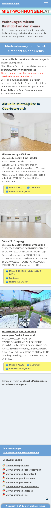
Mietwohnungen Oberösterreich (21, 452)
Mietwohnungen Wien (17, 465)
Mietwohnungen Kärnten (19, 482)
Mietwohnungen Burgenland (21, 474)
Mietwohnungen (10, 3)
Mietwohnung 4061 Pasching (19, 331)
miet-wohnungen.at (16, 384)
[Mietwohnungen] (25, 14)
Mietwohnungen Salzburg (19, 490)
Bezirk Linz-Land (25, 335)
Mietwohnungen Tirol (17, 494)
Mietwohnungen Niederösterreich (23, 469)
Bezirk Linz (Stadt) (26, 157)
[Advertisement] (25, 415)
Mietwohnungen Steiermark (20, 478)
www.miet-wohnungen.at (20, 69)
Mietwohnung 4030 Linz (16, 154)
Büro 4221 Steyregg (13, 241)
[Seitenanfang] (47, 499)
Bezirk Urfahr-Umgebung (30, 244)
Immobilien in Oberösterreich (19, 90)
